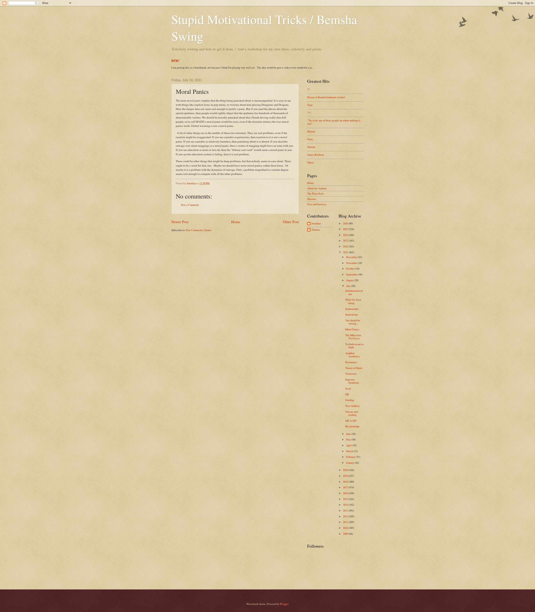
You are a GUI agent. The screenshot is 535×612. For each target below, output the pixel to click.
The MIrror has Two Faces (353, 336)
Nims (310, 139)
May (349, 439)
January (350, 462)
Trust (310, 105)
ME (347, 394)
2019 (346, 476)
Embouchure (352, 309)
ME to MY (351, 420)
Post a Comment (190, 205)
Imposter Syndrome (352, 381)
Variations (350, 373)
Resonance (351, 362)
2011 (346, 522)
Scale (348, 388)
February (351, 457)
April (349, 445)
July (348, 286)
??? (309, 113)
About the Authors (317, 188)
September (352, 274)
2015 (346, 499)
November (352, 263)
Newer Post (180, 221)
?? (308, 89)
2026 (346, 223)
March (350, 451)
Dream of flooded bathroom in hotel (326, 97)
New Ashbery (352, 406)
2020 (346, 470)
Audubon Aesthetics (352, 354)
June (349, 434)
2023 (346, 240)
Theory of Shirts (353, 368)
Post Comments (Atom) (198, 230)
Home (235, 221)
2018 (346, 481)
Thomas (315, 230)
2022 (346, 246)
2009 (346, 534)
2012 (346, 516)
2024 (346, 235)
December (352, 257)
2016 (346, 493)
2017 (346, 487)
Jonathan (316, 223)
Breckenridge (352, 426)
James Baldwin (315, 154)
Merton (311, 131)
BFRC (175, 60)
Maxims (311, 199)
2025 (346, 229)
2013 (346, 510)
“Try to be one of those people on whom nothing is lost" (333, 121)
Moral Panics (352, 329)
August (350, 280)
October (350, 268)
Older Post (291, 221)
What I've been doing (353, 301)
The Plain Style (315, 193)
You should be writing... (352, 321)
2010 (346, 528)
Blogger (284, 604)
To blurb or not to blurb (354, 345)
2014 (346, 504)
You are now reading (351, 413)
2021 (346, 252)
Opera (310, 162)
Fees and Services (316, 204)
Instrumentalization (354, 292)
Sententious (351, 314)
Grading (349, 400)
